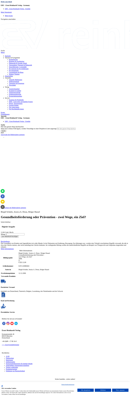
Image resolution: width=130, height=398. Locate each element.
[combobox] (66, 129)
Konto (3, 112)
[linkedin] (16, 323)
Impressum (9, 360)
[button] (3, 191)
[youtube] (12, 323)
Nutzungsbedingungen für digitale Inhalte (19, 364)
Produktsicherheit (11, 369)
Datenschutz (10, 358)
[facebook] (3, 323)
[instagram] (8, 323)
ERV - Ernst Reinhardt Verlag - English (17, 9)
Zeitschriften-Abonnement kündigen (17, 365)
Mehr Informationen (7, 249)
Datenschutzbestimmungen (67, 384)
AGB (7, 356)
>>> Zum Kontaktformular (10, 345)
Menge (3, 234)
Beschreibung (5, 241)
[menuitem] (8, 56)
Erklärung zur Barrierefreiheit (15, 371)
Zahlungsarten (10, 362)
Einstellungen (5, 114)
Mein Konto (9, 16)
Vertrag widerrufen (12, 367)
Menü (3, 52)
